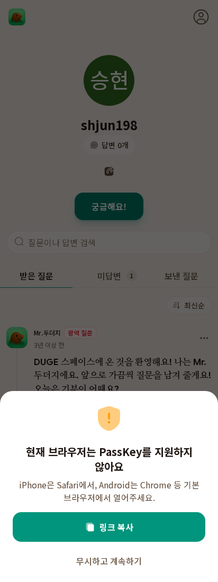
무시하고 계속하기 (109, 560)
